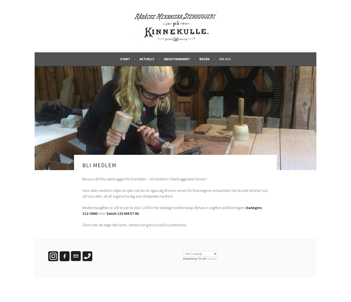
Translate (212, 258)
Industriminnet (177, 59)
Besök (204, 59)
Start (125, 59)
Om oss (225, 59)
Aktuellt (146, 59)
